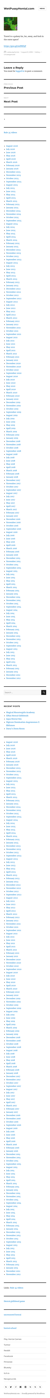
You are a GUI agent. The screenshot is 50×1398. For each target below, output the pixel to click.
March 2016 (11, 548)
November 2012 (13, 678)
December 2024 (13, 211)
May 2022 (10, 311)
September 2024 (13, 220)
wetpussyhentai (13, 52)
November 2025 (13, 175)
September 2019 (13, 412)
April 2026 (11, 159)
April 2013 (10, 662)
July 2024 (10, 227)
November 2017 (13, 483)
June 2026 (11, 152)
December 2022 (13, 289)
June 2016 (10, 538)
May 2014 (10, 620)
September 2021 (13, 334)
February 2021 (12, 357)
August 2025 (12, 185)
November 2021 (13, 328)
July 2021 (10, 341)
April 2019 (10, 428)
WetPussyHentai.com (19, 8)
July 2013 (10, 652)
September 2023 (13, 259)
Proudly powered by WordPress (33, 1394)
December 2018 (13, 441)
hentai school (10, 1328)
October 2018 (12, 448)
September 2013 (13, 646)
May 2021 (10, 347)
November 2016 (13, 522)
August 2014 (11, 610)
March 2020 (11, 392)
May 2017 (10, 503)
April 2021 (10, 350)
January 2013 (12, 672)
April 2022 (11, 315)
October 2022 (12, 295)
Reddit (7, 1350)
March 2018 (11, 470)
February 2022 (13, 321)
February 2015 (12, 590)
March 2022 (11, 318)
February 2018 (12, 474)
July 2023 (10, 266)
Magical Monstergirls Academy (20, 712)
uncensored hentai (12, 1315)
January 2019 (12, 438)
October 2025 (12, 178)
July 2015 (10, 574)
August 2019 (12, 415)
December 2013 (13, 636)
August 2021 (11, 337)
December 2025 (13, 172)
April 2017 (10, 506)
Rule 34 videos (10, 132)
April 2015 (10, 584)
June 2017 (10, 500)
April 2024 (11, 237)
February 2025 (13, 204)
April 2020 (11, 389)
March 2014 (11, 626)
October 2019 (12, 409)
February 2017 (12, 513)
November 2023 (13, 253)
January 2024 (12, 246)
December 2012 (13, 675)
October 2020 (12, 370)
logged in (20, 71)
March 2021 (11, 353)
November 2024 (13, 214)
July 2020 (10, 379)
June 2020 (10, 383)
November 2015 (13, 561)
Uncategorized (9, 54)
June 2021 (10, 344)
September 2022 (13, 298)
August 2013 (11, 649)
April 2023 (11, 276)
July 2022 (10, 305)
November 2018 (13, 444)
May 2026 (10, 156)
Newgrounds (10, 1379)
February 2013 (12, 668)
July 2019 (10, 418)
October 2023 (12, 256)
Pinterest (8, 1362)
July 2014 (10, 613)
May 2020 (10, 386)
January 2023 (12, 285)
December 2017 (13, 480)
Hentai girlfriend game (14, 1301)
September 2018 (13, 451)
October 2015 (12, 564)
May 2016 (10, 542)
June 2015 (10, 577)
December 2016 (13, 519)
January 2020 (12, 399)
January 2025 (12, 207)
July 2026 (10, 149)
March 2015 (11, 587)
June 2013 (10, 655)
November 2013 (13, 639)
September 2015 (13, 568)
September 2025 (13, 181)
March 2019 (11, 431)
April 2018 (10, 467)
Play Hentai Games (12, 1339)
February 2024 (13, 243)
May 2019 (10, 425)
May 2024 (10, 233)
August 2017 (11, 493)
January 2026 (12, 168)
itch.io (6, 1373)
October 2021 (12, 331)
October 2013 (12, 642)
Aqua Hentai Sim (14, 719)
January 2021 (12, 360)
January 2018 (12, 477)
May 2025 (10, 194)
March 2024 (11, 240)
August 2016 (12, 532)
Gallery (37, 52)
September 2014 (13, 607)
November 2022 (13, 292)
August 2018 (11, 454)
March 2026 (11, 162)
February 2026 (13, 165)
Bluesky (7, 1367)
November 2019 (13, 405)
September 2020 (13, 373)
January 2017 (12, 516)
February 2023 (12, 282)
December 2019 (13, 402)
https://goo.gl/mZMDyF (15, 46)
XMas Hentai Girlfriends (17, 715)
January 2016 (12, 555)
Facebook (8, 1356)
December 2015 (13, 558)
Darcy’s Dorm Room (15, 728)
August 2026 (12, 146)
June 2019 (10, 422)
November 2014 (13, 600)
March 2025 (11, 201)
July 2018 (10, 457)
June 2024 (10, 230)
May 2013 (10, 659)
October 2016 (12, 525)
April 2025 (11, 198)
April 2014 (10, 623)
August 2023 (12, 263)
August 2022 (12, 302)
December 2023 (13, 250)
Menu (42, 8)
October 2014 (12, 603)
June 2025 (10, 191)
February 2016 (12, 551)
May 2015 (10, 581)
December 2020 (13, 363)
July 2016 (10, 535)
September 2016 (13, 529)
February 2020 (13, 396)
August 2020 (12, 376)
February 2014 (12, 629)
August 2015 (11, 571)
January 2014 (12, 633)
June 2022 (10, 308)
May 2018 (10, 464)
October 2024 (12, 217)
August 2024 (12, 224)
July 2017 (10, 496)
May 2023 (10, 272)
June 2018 (10, 461)
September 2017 (13, 490)
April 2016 (10, 545)
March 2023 (11, 279)
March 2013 (11, 665)
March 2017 (11, 509)
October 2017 (12, 487)
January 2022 (12, 324)
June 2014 (10, 616)
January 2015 (12, 594)
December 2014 (13, 597)
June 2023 (10, 269)
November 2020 (13, 366)
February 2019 (12, 435)
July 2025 (10, 188)
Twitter (7, 1345)
